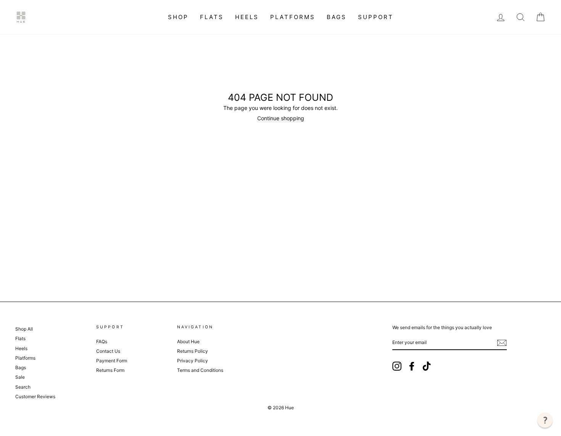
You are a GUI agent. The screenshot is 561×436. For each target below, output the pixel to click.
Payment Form (111, 360)
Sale (20, 377)
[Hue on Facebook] (411, 366)
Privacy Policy (192, 360)
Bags (337, 17)
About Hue (188, 341)
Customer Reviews (35, 396)
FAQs (101, 341)
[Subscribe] (502, 342)
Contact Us (108, 351)
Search (23, 387)
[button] (545, 420)
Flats (212, 17)
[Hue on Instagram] (396, 366)
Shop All (24, 329)
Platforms (292, 17)
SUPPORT (375, 17)
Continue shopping (280, 118)
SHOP (178, 17)
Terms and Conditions (200, 370)
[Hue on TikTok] (426, 366)
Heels (247, 17)
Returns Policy (192, 351)
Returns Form (110, 370)
